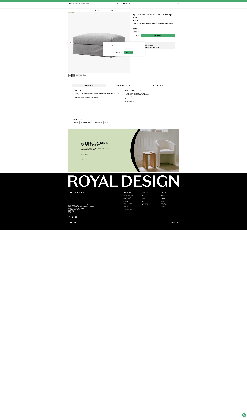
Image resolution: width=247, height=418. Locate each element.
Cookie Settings (118, 52)
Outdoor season (164, 200)
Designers (125, 207)
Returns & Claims (126, 198)
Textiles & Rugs (145, 203)
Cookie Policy (126, 206)
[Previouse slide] (70, 42)
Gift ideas (163, 198)
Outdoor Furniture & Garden (147, 204)
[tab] (89, 85)
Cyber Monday (164, 204)
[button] (175, 0)
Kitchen (143, 201)
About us (125, 204)
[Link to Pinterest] (69, 217)
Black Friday (163, 203)
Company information (127, 203)
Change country (71, 198)
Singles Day (163, 201)
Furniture (143, 195)
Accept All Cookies (129, 52)
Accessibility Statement (127, 209)
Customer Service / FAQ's (128, 195)
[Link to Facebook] (73, 217)
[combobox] (175, 0)
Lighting (143, 198)
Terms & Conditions (127, 200)
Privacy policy (126, 201)
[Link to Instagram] (76, 217)
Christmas (163, 206)
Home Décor (144, 200)
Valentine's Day (164, 195)
